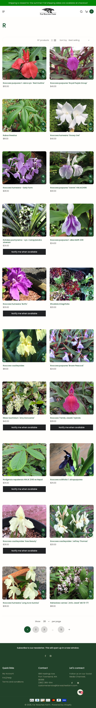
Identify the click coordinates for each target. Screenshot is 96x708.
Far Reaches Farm (41, 704)
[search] (81, 11)
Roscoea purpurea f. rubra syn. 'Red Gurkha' (23, 83)
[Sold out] (43, 233)
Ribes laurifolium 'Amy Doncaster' (19, 418)
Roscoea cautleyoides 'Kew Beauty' (20, 541)
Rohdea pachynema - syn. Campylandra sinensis (22, 241)
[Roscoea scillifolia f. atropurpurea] (72, 459)
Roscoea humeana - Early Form (18, 187)
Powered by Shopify (61, 704)
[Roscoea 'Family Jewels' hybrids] (72, 398)
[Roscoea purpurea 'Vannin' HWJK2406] (72, 167)
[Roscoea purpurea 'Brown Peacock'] (72, 345)
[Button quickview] (43, 72)
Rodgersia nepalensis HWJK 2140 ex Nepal (23, 479)
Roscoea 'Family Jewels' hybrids (65, 418)
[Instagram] (50, 655)
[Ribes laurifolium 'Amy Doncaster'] (24, 398)
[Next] (69, 629)
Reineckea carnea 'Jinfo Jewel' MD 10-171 (69, 603)
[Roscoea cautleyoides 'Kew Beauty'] (24, 521)
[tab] (5, 78)
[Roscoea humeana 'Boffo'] (24, 284)
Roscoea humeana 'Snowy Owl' (65, 135)
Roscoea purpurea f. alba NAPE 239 (66, 240)
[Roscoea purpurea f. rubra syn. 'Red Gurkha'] (24, 63)
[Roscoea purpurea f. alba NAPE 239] (72, 220)
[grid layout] (55, 40)
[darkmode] (91, 11)
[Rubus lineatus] (24, 115)
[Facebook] (45, 655)
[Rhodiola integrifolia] (72, 284)
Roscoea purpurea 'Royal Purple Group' (68, 83)
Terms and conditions (13, 682)
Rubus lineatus (10, 135)
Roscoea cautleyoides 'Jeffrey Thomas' (69, 541)
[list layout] (52, 40)
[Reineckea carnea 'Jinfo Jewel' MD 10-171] (72, 582)
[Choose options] (43, 76)
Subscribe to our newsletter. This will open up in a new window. (48, 647)
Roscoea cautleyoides (13, 365)
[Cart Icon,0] (86, 11)
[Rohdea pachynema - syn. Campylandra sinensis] (24, 220)
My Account (8, 673)
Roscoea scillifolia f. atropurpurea (66, 479)
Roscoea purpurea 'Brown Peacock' (67, 365)
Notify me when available (24, 251)
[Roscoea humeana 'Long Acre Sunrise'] (24, 582)
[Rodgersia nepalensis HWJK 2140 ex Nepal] (24, 459)
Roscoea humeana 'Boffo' (15, 304)
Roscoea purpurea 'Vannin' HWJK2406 (68, 187)
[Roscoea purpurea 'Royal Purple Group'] (72, 63)
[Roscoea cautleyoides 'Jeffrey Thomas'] (72, 521)
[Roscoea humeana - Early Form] (24, 167)
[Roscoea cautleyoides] (24, 345)
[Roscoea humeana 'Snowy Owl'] (72, 115)
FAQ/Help (7, 677)
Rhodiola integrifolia (59, 304)
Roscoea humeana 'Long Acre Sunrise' (21, 603)
